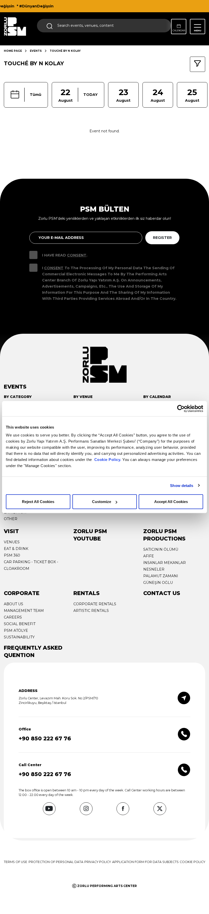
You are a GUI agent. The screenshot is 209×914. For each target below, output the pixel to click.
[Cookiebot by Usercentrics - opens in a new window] (181, 408)
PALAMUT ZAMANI (160, 576)
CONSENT (76, 255)
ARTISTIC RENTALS (91, 610)
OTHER (10, 519)
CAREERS (13, 617)
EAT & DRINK (16, 548)
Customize (101, 501)
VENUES (12, 542)
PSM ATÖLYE (16, 630)
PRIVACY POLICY (97, 862)
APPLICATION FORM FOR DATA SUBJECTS (145, 862)
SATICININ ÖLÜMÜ (160, 549)
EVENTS (36, 51)
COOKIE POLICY (192, 862)
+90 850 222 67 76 (45, 738)
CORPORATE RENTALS (94, 604)
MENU (197, 30)
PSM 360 (12, 555)
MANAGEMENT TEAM (24, 610)
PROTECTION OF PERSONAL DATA (56, 862)
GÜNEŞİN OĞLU (158, 582)
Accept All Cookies (171, 501)
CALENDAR (179, 30)
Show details (181, 485)
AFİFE (148, 556)
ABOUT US (13, 604)
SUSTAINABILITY (19, 637)
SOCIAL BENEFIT (19, 624)
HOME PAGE (13, 51)
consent (53, 268)
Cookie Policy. (107, 459)
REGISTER (162, 237)
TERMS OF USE (15, 862)
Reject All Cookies (38, 501)
